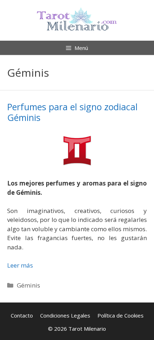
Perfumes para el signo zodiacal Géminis (72, 112)
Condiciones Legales (65, 315)
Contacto (22, 315)
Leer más (20, 265)
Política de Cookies (120, 315)
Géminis (28, 285)
